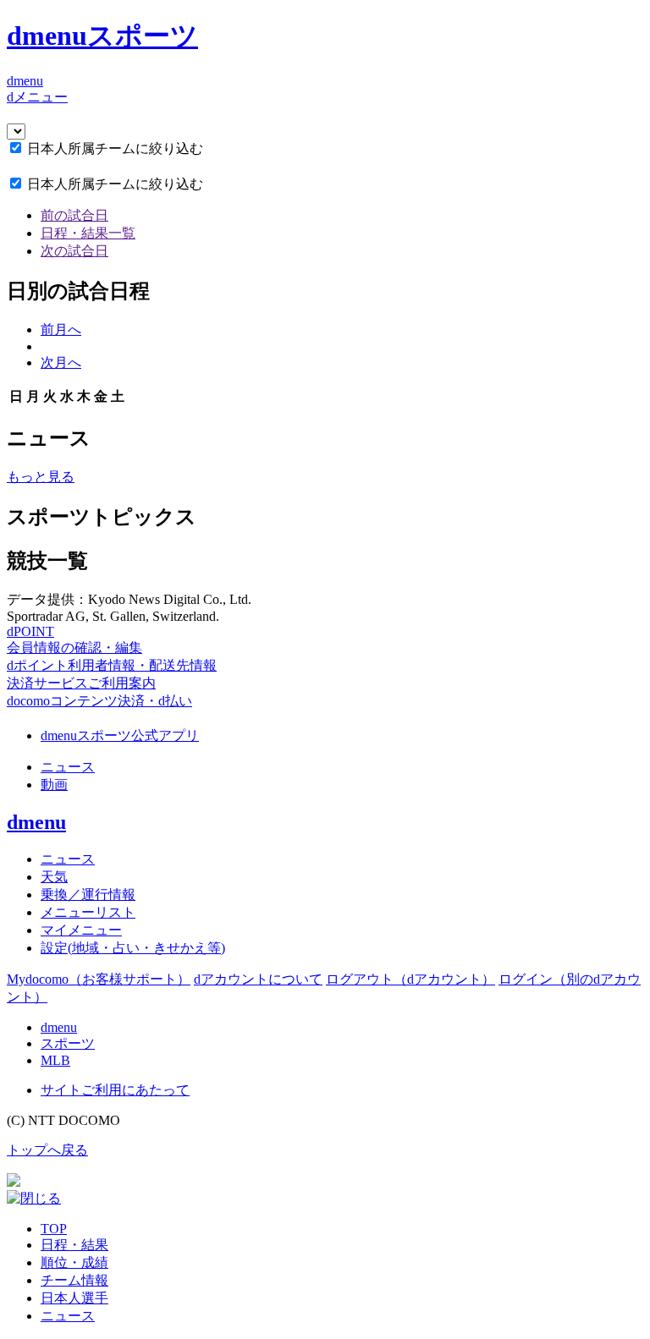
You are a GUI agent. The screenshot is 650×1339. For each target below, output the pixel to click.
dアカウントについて (258, 979)
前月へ (61, 329)
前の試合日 (74, 215)
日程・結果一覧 (88, 233)
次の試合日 (74, 251)
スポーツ (68, 1043)
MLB (55, 1060)
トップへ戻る (47, 1150)
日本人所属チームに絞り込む (115, 148)
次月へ (61, 362)
